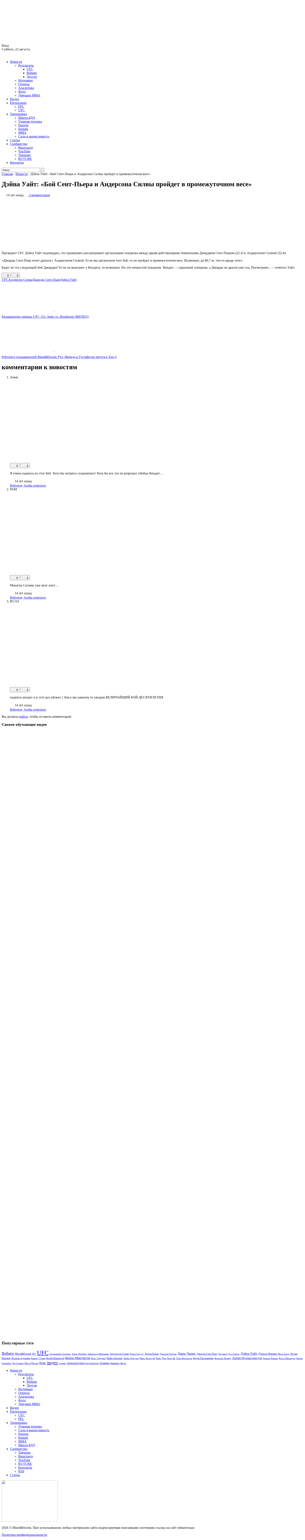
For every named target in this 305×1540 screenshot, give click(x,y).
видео (52, 1362)
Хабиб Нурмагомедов (247, 1358)
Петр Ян (171, 1358)
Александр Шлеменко (98, 1354)
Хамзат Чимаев (270, 1358)
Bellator (32, 73)
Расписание (18, 103)
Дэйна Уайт (68, 279)
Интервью (25, 80)
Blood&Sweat (23, 1353)
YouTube (24, 151)
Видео (14, 99)
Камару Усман (38, 1358)
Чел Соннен (18, 1363)
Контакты (17, 162)
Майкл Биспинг (114, 1358)
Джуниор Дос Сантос (229, 1354)
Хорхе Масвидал (287, 1358)
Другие (32, 76)
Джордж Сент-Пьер (46, 279)
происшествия (76, 1363)
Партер (23, 125)
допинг (62, 1363)
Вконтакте (25, 147)
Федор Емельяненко (203, 1358)
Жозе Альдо (284, 1354)
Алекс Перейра (79, 1354)
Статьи (15, 140)
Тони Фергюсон (184, 1358)
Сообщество (18, 144)
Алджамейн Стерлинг (60, 1354)
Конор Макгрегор (77, 1358)
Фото (22, 91)
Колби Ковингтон (55, 1358)
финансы (115, 1363)
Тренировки (18, 114)
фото (123, 1363)
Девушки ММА (29, 95)
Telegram (24, 155)
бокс (42, 1363)
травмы (104, 1363)
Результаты (26, 65)
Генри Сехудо (137, 1354)
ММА (22, 132)
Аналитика (26, 88)
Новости (16, 61)
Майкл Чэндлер (131, 1358)
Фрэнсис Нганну (223, 1358)
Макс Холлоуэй (147, 1358)
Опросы (24, 84)
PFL (21, 106)
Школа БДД (26, 117)
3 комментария (39, 195)
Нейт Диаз (161, 1358)
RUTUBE (25, 159)
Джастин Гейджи (168, 1354)
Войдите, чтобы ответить (28, 485)
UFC (30, 69)
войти (23, 716)
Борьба (23, 129)
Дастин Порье (151, 1353)
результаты (92, 1363)
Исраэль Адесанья (20, 1358)
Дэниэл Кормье (267, 1353)
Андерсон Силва (20, 279)
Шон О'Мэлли (31, 1363)
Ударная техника (30, 121)
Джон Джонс (186, 1353)
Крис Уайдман (98, 1358)
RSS (21, 1471)
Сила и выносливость (33, 136)
